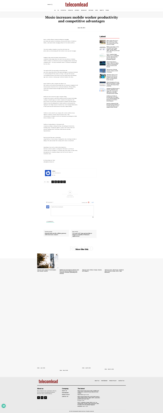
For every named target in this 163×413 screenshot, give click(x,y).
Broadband (80, 406)
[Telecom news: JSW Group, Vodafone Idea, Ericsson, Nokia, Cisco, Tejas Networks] (115, 260)
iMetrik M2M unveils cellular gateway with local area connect (55, 234)
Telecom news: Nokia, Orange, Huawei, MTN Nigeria (92, 270)
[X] (54, 174)
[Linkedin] (55, 182)
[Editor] (48, 173)
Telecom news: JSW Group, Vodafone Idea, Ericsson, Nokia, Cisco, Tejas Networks (114, 271)
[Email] (64, 182)
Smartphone (80, 394)
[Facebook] (52, 174)
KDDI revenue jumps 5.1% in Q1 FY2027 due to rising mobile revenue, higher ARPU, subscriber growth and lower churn (113, 49)
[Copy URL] (52, 182)
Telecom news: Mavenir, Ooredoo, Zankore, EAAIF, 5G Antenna (112, 71)
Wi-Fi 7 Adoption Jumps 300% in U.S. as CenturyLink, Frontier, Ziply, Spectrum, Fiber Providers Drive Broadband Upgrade (113, 57)
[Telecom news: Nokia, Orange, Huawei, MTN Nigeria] (92, 260)
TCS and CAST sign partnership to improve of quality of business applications (82, 235)
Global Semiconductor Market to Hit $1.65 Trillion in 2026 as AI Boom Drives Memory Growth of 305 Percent (113, 64)
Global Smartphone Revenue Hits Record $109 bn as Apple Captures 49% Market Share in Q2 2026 (113, 84)
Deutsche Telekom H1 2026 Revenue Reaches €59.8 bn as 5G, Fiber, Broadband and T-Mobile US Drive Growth (113, 105)
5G (78, 400)
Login (92, 202)
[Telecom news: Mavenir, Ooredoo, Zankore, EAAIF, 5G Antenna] (103, 71)
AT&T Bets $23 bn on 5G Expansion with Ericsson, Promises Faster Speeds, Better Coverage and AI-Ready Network (112, 77)
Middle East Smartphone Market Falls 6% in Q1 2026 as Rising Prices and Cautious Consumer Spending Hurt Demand (69, 271)
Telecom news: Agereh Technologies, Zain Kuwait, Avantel (46, 270)
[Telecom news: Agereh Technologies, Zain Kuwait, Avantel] (47, 260)
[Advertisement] (109, 118)
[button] (50, 4)
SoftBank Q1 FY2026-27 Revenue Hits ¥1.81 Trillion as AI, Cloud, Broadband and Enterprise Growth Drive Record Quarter (113, 98)
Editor (53, 171)
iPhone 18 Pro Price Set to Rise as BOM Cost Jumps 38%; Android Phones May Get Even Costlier (112, 42)
